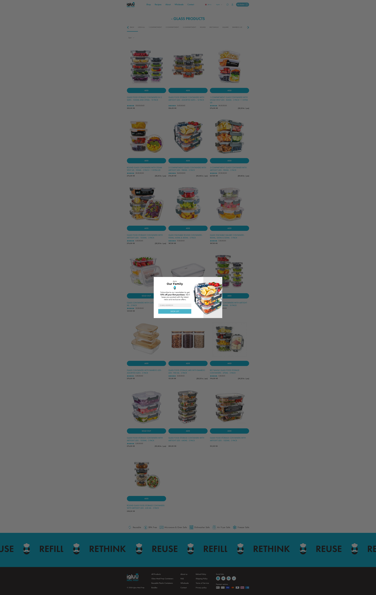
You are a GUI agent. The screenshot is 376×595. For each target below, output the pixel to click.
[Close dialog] (220, 279)
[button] (188, 290)
